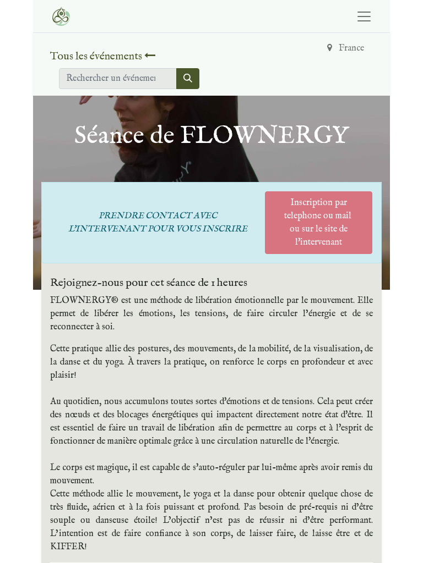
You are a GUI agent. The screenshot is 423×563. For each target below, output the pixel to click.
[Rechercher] (187, 78)
